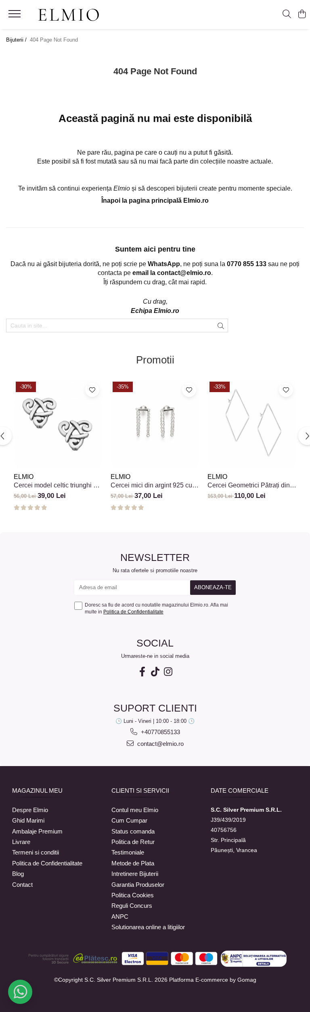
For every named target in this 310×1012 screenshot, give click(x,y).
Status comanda (133, 831)
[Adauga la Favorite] (92, 390)
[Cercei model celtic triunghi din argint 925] (58, 424)
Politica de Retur (133, 841)
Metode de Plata (132, 863)
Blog (18, 873)
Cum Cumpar (129, 820)
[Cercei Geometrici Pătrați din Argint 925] (251, 424)
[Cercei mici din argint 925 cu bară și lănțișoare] (155, 424)
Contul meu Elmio (134, 809)
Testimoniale (127, 852)
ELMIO (24, 476)
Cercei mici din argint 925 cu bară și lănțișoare (151, 485)
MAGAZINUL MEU (37, 790)
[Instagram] (168, 672)
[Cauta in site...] (287, 14)
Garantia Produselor (137, 884)
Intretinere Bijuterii (134, 873)
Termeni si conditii (35, 852)
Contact (22, 884)
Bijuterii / (17, 40)
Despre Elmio (30, 809)
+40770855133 (159, 732)
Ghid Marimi (28, 820)
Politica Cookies (132, 895)
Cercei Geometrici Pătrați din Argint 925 (248, 485)
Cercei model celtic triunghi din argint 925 (58, 485)
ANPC (119, 916)
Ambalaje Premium (37, 831)
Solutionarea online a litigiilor (148, 927)
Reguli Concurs (131, 905)
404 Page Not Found (54, 40)
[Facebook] (142, 672)
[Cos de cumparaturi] (301, 14)
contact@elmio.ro (160, 743)
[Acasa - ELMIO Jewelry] (68, 15)
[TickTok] (155, 672)
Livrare (21, 841)
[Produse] (15, 16)
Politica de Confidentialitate (133, 612)
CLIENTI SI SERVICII (140, 790)
